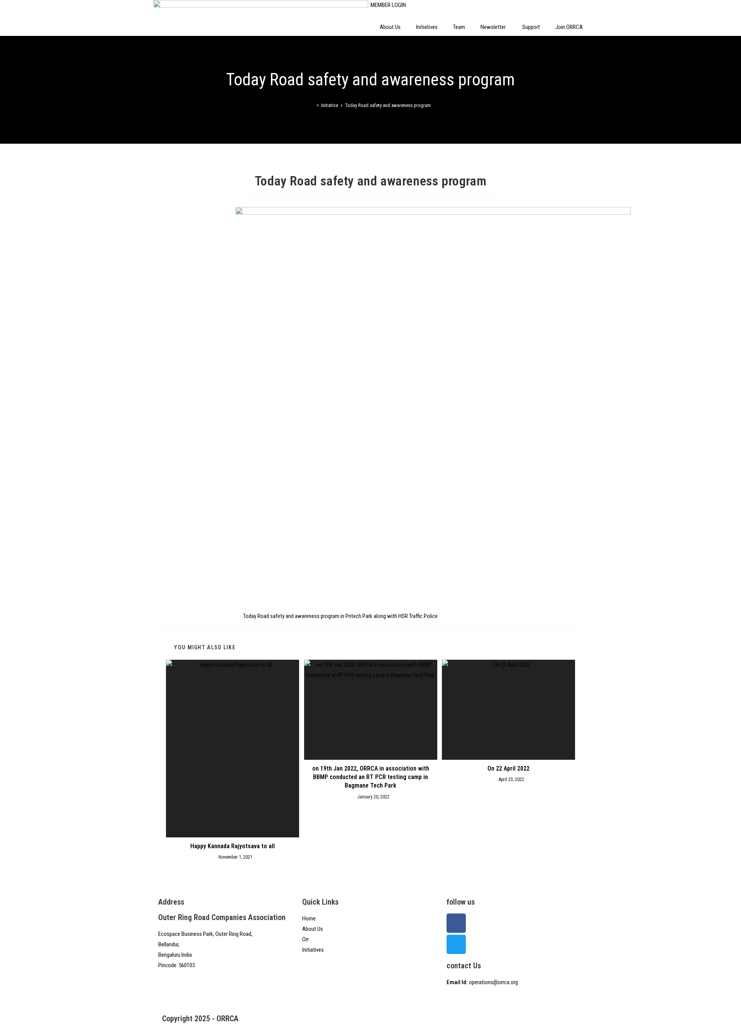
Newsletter (493, 27)
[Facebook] (456, 923)
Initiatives (427, 27)
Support (531, 27)
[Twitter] (456, 944)
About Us (390, 27)
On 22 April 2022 (508, 768)
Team (459, 27)
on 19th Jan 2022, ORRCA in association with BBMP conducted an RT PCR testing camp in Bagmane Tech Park (370, 777)
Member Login (388, 5)
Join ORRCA (569, 27)
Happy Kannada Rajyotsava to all (232, 846)
